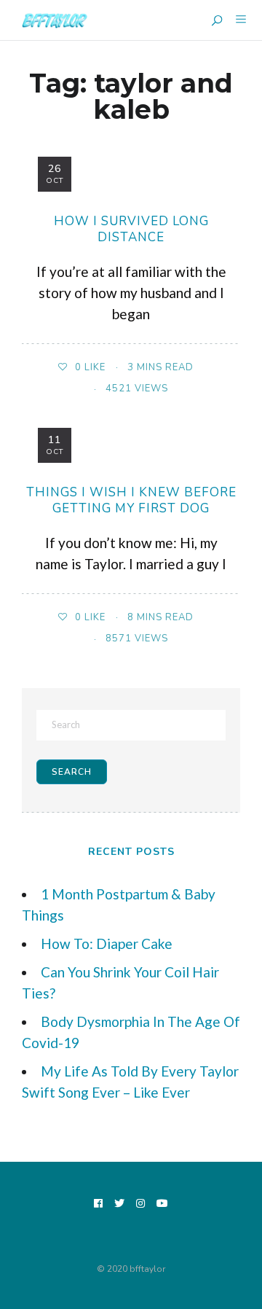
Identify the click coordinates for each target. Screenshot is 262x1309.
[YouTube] (162, 1204)
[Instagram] (141, 1204)
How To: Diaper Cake (106, 943)
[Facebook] (98, 1204)
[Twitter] (119, 1204)
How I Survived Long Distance (131, 229)
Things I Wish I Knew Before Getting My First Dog (131, 500)
